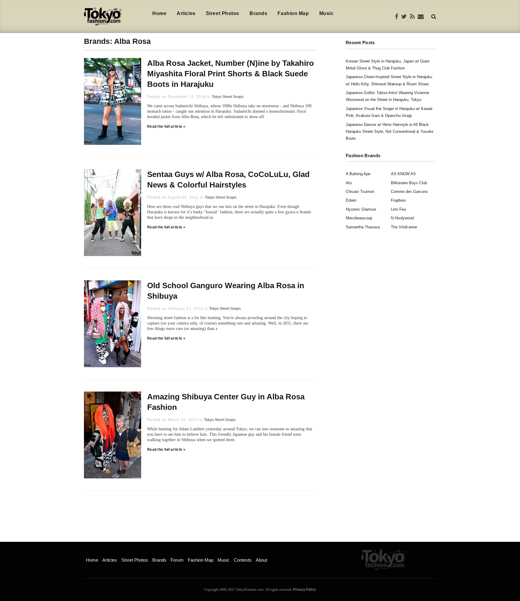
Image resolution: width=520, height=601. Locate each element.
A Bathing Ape (358, 174)
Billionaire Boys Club (409, 183)
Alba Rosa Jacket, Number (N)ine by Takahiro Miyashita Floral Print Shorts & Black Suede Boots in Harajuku (230, 74)
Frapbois (398, 200)
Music (326, 13)
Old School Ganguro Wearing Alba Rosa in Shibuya (225, 290)
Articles (186, 13)
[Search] (433, 16)
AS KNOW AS (403, 174)
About (261, 560)
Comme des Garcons (409, 191)
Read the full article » (166, 126)
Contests (243, 560)
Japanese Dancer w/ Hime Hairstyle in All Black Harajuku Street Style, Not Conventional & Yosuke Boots (389, 131)
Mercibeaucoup (359, 218)
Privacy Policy (304, 589)
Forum (177, 560)
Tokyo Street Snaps (227, 97)
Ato (349, 183)
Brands (258, 13)
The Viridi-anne (404, 227)
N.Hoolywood (402, 218)
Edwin (351, 200)
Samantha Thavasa (363, 227)
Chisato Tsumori (360, 191)
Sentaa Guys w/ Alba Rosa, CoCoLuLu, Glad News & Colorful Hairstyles (228, 179)
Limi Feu (398, 209)
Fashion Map (293, 13)
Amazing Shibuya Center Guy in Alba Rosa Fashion (226, 402)
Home (159, 13)
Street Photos (222, 13)
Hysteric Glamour (361, 209)
